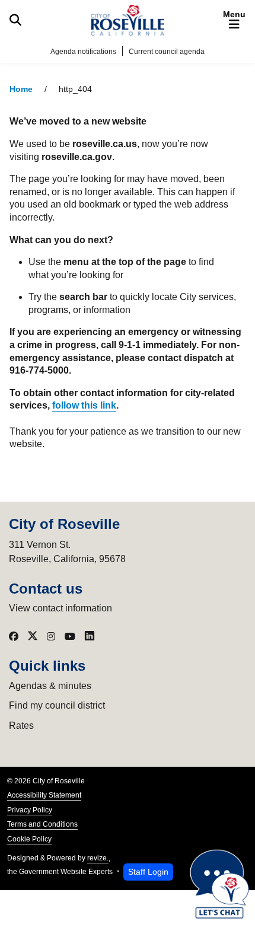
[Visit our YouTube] (70, 636)
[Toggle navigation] (234, 20)
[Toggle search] (15, 20)
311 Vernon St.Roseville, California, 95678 (67, 552)
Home (21, 89)
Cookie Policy (29, 839)
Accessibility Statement (44, 795)
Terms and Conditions (42, 824)
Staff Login (148, 871)
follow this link (84, 405)
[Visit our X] (32, 636)
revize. (98, 858)
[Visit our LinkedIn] (89, 636)
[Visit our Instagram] (51, 636)
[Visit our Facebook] (13, 636)
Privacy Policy (29, 810)
